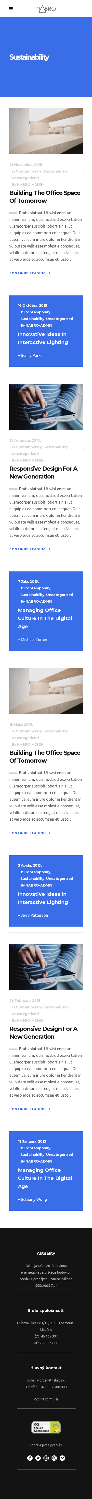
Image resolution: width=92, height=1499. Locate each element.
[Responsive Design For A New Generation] (46, 406)
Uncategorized (25, 178)
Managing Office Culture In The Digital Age (45, 618)
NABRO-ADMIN (30, 184)
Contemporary (28, 171)
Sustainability (55, 171)
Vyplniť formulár (46, 1399)
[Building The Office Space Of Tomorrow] (46, 130)
